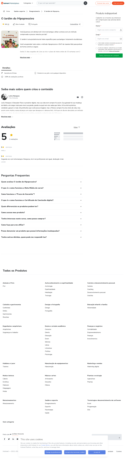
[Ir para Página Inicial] (10, 3)
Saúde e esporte (51, 400)
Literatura (48, 348)
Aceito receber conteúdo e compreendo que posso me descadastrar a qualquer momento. (110, 44)
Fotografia (48, 311)
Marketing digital (93, 367)
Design (47, 308)
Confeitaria (6, 308)
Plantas (90, 382)
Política (47, 351)
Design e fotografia (52, 305)
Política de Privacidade (114, 51)
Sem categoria (8, 422)
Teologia (48, 295)
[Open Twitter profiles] (8, 439)
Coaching (90, 289)
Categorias (27, 3)
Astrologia (48, 286)
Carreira (90, 286)
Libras (47, 345)
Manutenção (49, 367)
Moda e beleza (8, 376)
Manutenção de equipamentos (56, 363)
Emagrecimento (50, 403)
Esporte (48, 407)
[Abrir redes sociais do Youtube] (78, 97)
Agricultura (91, 379)
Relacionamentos (9, 400)
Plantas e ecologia (94, 376)
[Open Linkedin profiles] (13, 439)
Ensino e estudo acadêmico (55, 326)
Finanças (90, 336)
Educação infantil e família (97, 305)
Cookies (119, 451)
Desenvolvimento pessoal (96, 292)
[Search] (85, 3)
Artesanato (49, 379)
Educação (48, 336)
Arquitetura (7, 329)
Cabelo (5, 379)
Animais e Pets (8, 283)
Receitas (6, 317)
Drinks (5, 311)
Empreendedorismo (94, 332)
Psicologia (48, 354)
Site (88, 410)
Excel (89, 403)
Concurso (48, 329)
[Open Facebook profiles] (4, 439)
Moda (5, 391)
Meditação (48, 292)
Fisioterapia (49, 410)
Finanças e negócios (94, 326)
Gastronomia (7, 314)
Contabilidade (92, 329)
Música (47, 385)
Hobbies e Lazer (9, 363)
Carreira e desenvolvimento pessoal (101, 283)
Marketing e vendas (94, 363)
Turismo (5, 367)
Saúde (47, 413)
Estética (6, 382)
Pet (4, 286)
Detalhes (6, 68)
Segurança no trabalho (10, 332)
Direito (47, 332)
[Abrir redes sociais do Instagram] (82, 97)
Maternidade (91, 308)
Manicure (6, 385)
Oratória (90, 295)
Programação (91, 407)
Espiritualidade (50, 289)
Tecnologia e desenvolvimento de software (104, 400)
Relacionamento (8, 403)
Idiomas (47, 342)
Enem (47, 339)
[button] (40, 182)
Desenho (48, 382)
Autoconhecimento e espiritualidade (59, 283)
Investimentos (92, 339)
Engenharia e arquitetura (12, 326)
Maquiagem (7, 388)
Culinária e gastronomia (12, 305)
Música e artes (50, 376)
